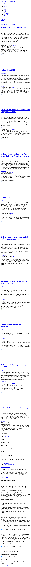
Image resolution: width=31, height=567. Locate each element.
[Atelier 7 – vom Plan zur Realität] (8, 24)
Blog (3, 19)
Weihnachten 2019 (8, 70)
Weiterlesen (3, 43)
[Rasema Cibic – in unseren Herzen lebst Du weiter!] (7, 278)
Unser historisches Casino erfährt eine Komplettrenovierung (15, 111)
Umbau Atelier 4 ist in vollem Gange (15, 408)
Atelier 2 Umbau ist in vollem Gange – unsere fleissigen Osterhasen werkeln (15, 155)
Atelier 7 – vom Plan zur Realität (13, 28)
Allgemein (3, 30)
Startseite (9, 23)
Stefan (14, 45)
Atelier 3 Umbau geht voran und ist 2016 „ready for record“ (14, 238)
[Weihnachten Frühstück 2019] (7, 66)
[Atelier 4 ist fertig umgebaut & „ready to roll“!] (7, 361)
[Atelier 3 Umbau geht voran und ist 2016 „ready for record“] (7, 233)
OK (1, 477)
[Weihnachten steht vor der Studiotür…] (7, 321)
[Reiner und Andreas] (7, 404)
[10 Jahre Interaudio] (7, 194)
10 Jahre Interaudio (8, 197)
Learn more (5, 477)
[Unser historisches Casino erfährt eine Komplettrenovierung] (7, 106)
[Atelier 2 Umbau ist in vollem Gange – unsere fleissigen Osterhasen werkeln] (7, 151)
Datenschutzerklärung (6, 565)
